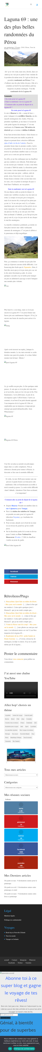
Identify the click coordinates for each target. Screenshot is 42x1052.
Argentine (7, 715)
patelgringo (10, 47)
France (22, 723)
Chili (18, 719)
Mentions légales (9, 916)
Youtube (28, 963)
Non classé (15, 734)
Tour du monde (28, 737)
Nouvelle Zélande (24, 734)
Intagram (23, 960)
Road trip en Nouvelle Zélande (15, 932)
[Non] (39, 1044)
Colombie (29, 719)
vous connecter (18, 659)
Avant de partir (28, 715)
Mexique (7, 734)
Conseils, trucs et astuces (11, 723)
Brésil (12, 719)
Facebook (11, 963)
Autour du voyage (17, 715)
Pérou (27, 47)
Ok (10, 1049)
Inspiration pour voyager (11, 726)
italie (21, 726)
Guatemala (29, 723)
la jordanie (33, 726)
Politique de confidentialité (12, 920)
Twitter (20, 963)
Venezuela (8, 741)
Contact (14, 960)
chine (22, 719)
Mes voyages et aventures (26, 730)
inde (35, 723)
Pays (33, 734)
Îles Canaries (16, 741)
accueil (6, 960)
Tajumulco (27, 267)
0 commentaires (15, 49)
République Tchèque (16, 737)
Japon (26, 726)
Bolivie (7, 719)
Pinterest (32, 960)
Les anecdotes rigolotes (11, 730)
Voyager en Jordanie (12, 939)
